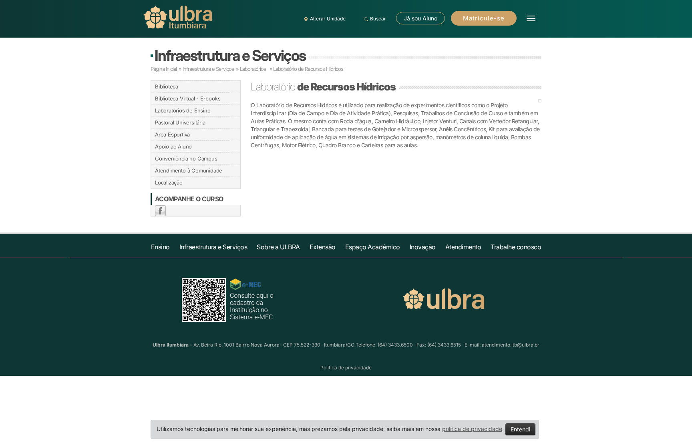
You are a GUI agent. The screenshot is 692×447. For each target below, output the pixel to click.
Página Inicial (164, 69)
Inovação (423, 247)
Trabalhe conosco (516, 247)
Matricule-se (484, 18)
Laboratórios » (256, 69)
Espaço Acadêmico (372, 247)
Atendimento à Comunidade (188, 170)
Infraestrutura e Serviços (230, 55)
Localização (169, 182)
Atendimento (463, 247)
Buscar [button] (378, 19)
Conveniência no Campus (186, 158)
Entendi (520, 429)
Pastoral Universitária (180, 122)
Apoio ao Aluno (173, 146)
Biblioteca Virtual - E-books (187, 98)
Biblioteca (166, 86)
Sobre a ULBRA (278, 247)
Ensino (160, 247)
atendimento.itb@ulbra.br (510, 345)
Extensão (323, 247)
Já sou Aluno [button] (420, 18)
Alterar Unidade (328, 19)
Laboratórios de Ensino (183, 110)
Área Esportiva (172, 134)
